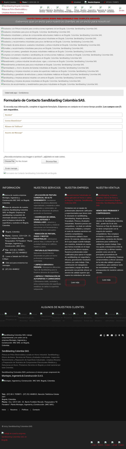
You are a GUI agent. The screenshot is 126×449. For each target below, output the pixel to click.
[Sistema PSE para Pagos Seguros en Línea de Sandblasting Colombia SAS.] (100, 444)
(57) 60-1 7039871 (112, 2)
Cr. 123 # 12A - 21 (30, 2)
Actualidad (77, 2)
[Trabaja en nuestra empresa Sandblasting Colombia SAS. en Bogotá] (17, 440)
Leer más (75, 282)
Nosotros (13, 410)
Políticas (25, 410)
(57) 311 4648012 (11, 269)
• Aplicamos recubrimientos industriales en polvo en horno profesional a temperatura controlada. (47, 255)
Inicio (4, 410)
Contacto (36, 410)
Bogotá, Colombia (10, 2)
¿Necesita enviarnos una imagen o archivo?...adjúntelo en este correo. (34, 157)
